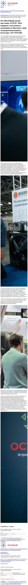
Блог (23, 10)
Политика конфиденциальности (8, 560)
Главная (2, 15)
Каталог (6, 10)
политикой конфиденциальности (14, 539)
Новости (2, 10)
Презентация (3, 11)
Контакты (9, 11)
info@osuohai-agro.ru (5, 553)
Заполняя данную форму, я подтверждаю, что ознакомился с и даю (13, 539)
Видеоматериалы (18, 10)
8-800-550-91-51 (4, 552)
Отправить (3, 541)
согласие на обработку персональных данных (11, 540)
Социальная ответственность (20, 548)
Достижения (11, 10)
